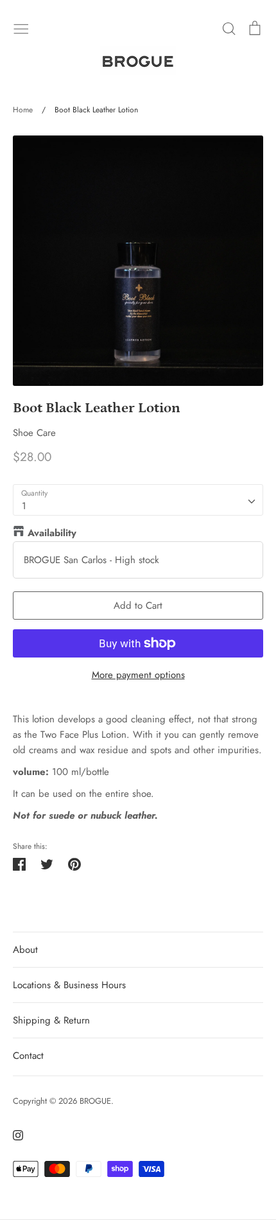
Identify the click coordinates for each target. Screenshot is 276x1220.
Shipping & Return (51, 1020)
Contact (28, 1056)
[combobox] (138, 500)
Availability (52, 533)
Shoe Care (34, 433)
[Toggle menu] (21, 27)
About (25, 950)
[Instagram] (13, 1134)
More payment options (138, 675)
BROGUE (95, 1101)
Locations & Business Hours (69, 985)
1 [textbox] (24, 506)
